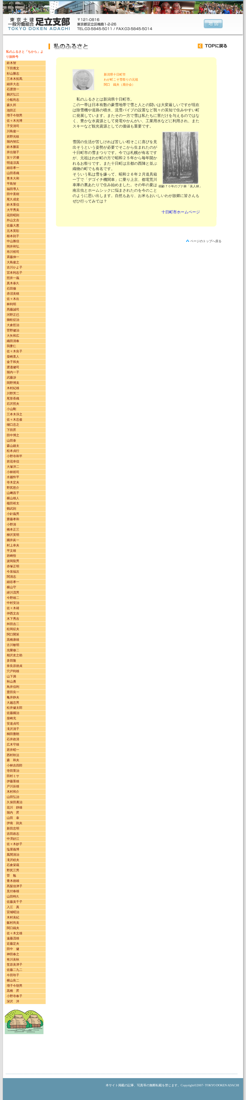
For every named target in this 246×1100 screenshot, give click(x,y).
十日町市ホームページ (180, 212)
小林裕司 (13, 472)
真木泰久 (13, 283)
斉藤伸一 (13, 257)
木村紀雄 (13, 388)
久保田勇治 (14, 802)
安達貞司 (13, 723)
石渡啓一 (13, 89)
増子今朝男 (14, 115)
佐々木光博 (14, 120)
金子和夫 (13, 362)
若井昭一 (13, 750)
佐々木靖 (13, 608)
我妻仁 (11, 346)
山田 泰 (13, 818)
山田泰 (11, 440)
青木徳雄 (13, 881)
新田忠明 (13, 828)
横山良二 (13, 980)
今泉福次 (13, 571)
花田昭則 (13, 215)
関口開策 (13, 634)
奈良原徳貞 (14, 666)
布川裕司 (13, 251)
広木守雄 (13, 744)
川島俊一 (13, 131)
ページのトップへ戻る (205, 241)
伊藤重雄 (13, 781)
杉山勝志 (13, 73)
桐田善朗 (13, 734)
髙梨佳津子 (14, 886)
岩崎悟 (12, 555)
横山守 (11, 587)
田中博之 (13, 435)
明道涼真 (13, 162)
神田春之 (13, 954)
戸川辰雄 (13, 786)
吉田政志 (13, 833)
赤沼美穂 (13, 293)
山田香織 (13, 173)
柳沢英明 (13, 535)
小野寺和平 (14, 456)
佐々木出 (13, 299)
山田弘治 (13, 797)
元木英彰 (13, 231)
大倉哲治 (13, 325)
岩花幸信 (13, 461)
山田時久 (13, 896)
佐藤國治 (13, 713)
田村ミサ (13, 776)
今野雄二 (13, 598)
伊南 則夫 (14, 823)
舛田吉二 (13, 624)
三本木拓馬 (14, 79)
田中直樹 (13, 194)
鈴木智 (11, 63)
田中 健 (13, 949)
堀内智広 (13, 141)
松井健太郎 (14, 707)
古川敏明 (13, 645)
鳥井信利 (13, 687)
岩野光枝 (13, 136)
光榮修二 (13, 650)
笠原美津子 (14, 964)
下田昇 (11, 430)
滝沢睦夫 (13, 860)
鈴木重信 (13, 204)
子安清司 (13, 126)
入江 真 (13, 907)
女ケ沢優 (13, 157)
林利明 (11, 304)
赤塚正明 (13, 566)
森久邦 (11, 105)
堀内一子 (13, 372)
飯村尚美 (13, 922)
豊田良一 (13, 692)
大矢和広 (13, 335)
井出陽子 (13, 152)
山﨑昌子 (13, 493)
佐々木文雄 (14, 933)
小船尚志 (13, 99)
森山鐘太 (13, 446)
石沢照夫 (13, 403)
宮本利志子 (14, 272)
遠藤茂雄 (13, 938)
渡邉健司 (13, 367)
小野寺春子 (14, 996)
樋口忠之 (13, 424)
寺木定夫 (13, 482)
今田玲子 (13, 975)
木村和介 (13, 791)
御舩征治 (13, 320)
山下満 (11, 676)
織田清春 (13, 341)
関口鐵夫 (13, 928)
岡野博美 (13, 383)
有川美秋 (13, 959)
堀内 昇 (13, 812)
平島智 (11, 183)
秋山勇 (11, 681)
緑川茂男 (13, 592)
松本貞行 (13, 451)
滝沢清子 (13, 729)
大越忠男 (13, 702)
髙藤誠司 (13, 309)
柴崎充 (11, 718)
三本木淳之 (14, 414)
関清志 (11, 576)
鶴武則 (11, 508)
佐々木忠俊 (14, 419)
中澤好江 (13, 839)
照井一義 (13, 278)
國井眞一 (13, 540)
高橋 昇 (13, 991)
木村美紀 (13, 917)
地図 (213, 24)
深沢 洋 (13, 1001)
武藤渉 (11, 377)
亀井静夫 (13, 697)
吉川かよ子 (14, 267)
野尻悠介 (13, 487)
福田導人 (13, 189)
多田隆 (11, 660)
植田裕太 (13, 503)
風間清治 (13, 854)
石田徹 (11, 288)
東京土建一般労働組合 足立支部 (39, 24)
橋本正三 (13, 529)
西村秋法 (13, 755)
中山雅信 (13, 241)
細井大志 (13, 84)
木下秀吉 (13, 618)
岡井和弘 (13, 246)
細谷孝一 (13, 168)
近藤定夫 (13, 943)
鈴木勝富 (13, 147)
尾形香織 (13, 398)
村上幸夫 (13, 545)
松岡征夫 (13, 629)
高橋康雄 (13, 639)
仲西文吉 (13, 613)
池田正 (11, 110)
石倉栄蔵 (13, 865)
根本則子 (13, 236)
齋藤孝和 (13, 519)
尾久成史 (13, 199)
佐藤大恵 (13, 225)
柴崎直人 (13, 356)
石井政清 (13, 739)
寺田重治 (13, 770)
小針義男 (13, 514)
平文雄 (11, 550)
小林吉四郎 (14, 765)
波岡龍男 (13, 561)
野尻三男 (13, 870)
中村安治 (13, 603)
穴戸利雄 (13, 671)
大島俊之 (13, 262)
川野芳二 (13, 393)
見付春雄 (13, 891)
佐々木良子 (14, 351)
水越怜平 (13, 477)
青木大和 (13, 178)
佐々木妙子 (14, 844)
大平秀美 (13, 210)
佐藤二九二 (14, 970)
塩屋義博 (13, 849)
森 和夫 (13, 760)
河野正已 (13, 314)
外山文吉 (13, 220)
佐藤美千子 (14, 902)
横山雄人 (13, 498)
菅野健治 (13, 330)
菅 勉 (11, 875)
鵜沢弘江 (13, 94)
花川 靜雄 (14, 807)
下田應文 (13, 68)
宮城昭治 (13, 912)
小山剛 (11, 409)
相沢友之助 (14, 655)
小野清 (11, 524)
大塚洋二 (13, 466)
